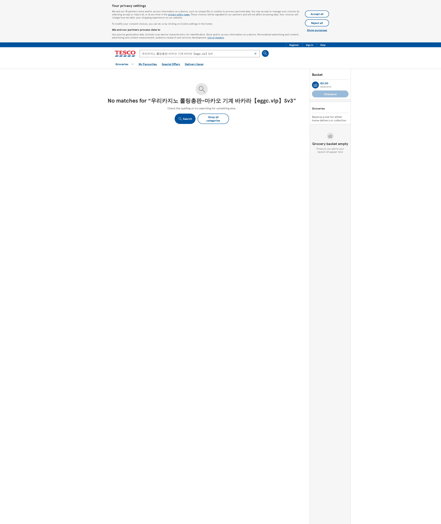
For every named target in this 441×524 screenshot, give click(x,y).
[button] (294, 44)
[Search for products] (265, 53)
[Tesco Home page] (125, 54)
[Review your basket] (315, 85)
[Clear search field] (255, 54)
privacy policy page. (179, 14)
